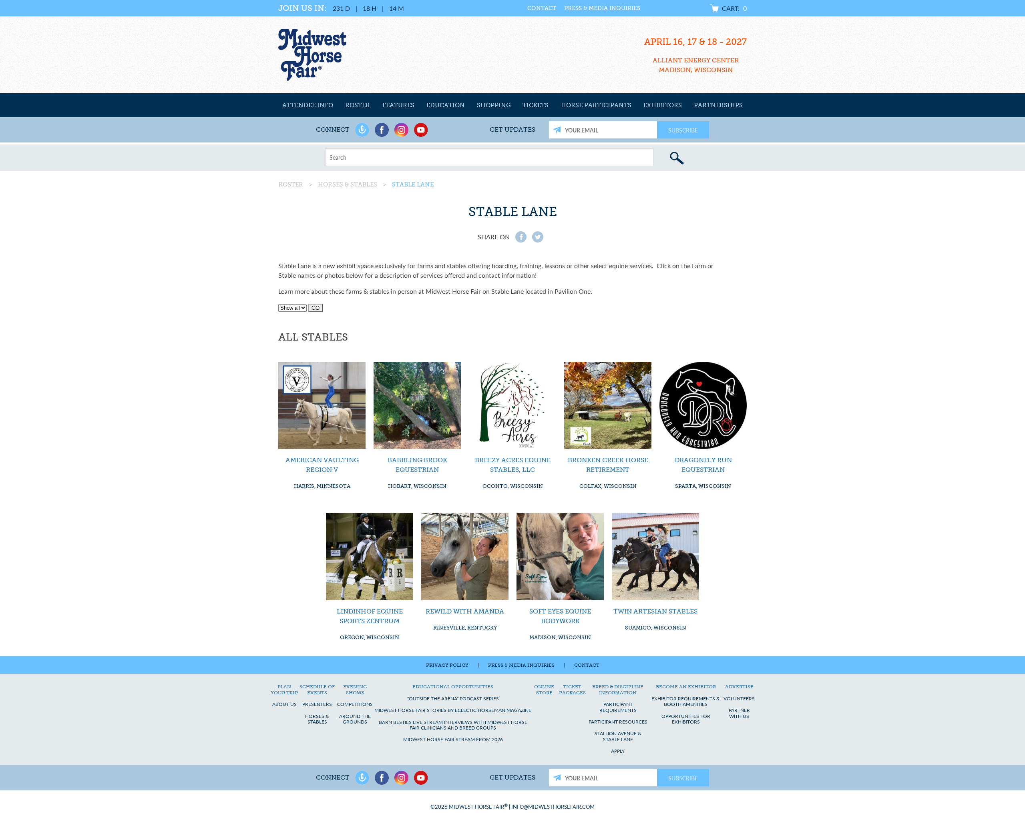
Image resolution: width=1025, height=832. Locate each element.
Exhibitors (662, 105)
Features (398, 105)
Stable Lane (413, 184)
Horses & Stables (347, 184)
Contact (541, 8)
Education (445, 105)
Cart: (734, 8)
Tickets (536, 105)
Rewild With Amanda (465, 611)
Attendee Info (307, 105)
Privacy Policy (447, 665)
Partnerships (718, 105)
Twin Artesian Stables (655, 611)
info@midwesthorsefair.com (553, 807)
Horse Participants (596, 105)
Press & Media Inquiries (602, 8)
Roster (357, 105)
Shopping (493, 105)
